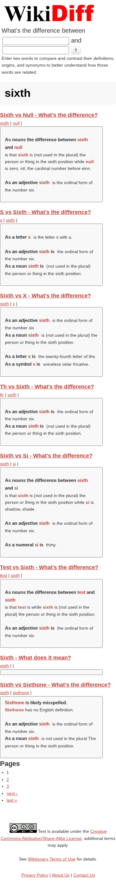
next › (12, 793)
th (2, 394)
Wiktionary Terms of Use (51, 859)
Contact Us (84, 875)
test (3, 575)
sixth (4, 123)
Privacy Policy (34, 875)
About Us (61, 875)
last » (11, 800)
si (14, 463)
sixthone (21, 692)
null (16, 123)
